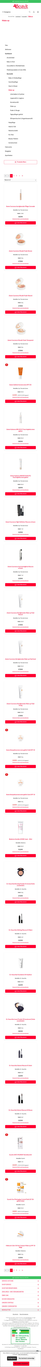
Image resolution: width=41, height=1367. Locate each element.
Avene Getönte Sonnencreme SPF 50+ (20, 385)
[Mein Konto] (34, 12)
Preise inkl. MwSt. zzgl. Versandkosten (20, 218)
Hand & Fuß (12, 126)
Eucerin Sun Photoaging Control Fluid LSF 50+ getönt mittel (20, 1200)
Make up (13, 106)
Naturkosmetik (13, 130)
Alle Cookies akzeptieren (21, 1363)
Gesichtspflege (13, 82)
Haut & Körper (12, 86)
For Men (11, 134)
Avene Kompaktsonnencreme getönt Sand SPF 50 (20, 794)
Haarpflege (11, 122)
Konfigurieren (12, 1358)
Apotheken (8, 155)
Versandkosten (28, 1317)
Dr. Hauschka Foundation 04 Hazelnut (20, 974)
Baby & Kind (11, 62)
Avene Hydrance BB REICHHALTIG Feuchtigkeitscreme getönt (20, 476)
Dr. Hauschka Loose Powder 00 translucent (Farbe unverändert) (20, 1020)
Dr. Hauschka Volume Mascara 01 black (20, 1065)
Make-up (11, 90)
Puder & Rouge (15, 110)
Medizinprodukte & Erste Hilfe (16, 70)
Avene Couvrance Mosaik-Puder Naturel (20, 295)
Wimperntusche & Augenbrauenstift (21, 118)
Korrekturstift (14, 102)
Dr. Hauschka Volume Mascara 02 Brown (20, 1110)
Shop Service (15, 1314)
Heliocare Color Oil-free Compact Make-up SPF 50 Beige (20, 1246)
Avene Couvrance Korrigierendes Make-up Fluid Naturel (20, 613)
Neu (6, 45)
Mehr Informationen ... (23, 1354)
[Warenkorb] (38, 12)
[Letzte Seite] (22, 176)
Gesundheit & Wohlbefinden (16, 66)
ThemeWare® (20, 1348)
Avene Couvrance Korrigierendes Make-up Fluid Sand (20, 659)
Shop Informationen (24, 1314)
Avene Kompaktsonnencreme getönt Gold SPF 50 (20, 750)
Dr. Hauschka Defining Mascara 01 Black (20, 930)
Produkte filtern (21, 162)
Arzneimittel (10, 57)
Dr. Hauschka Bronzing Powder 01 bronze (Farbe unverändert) (20, 884)
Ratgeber (8, 151)
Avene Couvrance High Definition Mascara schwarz (20, 522)
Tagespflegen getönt (16, 114)
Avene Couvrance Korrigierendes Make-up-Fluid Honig (20, 704)
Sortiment (8, 53)
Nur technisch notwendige (26, 1358)
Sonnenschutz (12, 143)
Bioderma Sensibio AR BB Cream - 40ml (20, 839)
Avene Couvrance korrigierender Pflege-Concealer (20, 206)
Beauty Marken (13, 138)
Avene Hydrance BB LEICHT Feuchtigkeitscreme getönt (20, 430)
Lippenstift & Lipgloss (17, 98)
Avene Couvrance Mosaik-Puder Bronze (20, 251)
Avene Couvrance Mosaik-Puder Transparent (20, 340)
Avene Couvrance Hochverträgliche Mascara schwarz (20, 567)
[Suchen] (30, 12)
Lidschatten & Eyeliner (17, 94)
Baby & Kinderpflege (14, 78)
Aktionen (8, 49)
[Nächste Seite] (19, 176)
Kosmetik (10, 74)
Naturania (8, 147)
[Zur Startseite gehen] (20, 7)
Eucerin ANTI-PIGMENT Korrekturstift (20, 1155)
